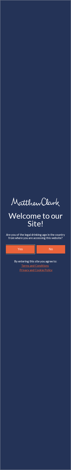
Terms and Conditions (35, 265)
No (51, 249)
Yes (20, 249)
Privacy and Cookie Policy (36, 270)
